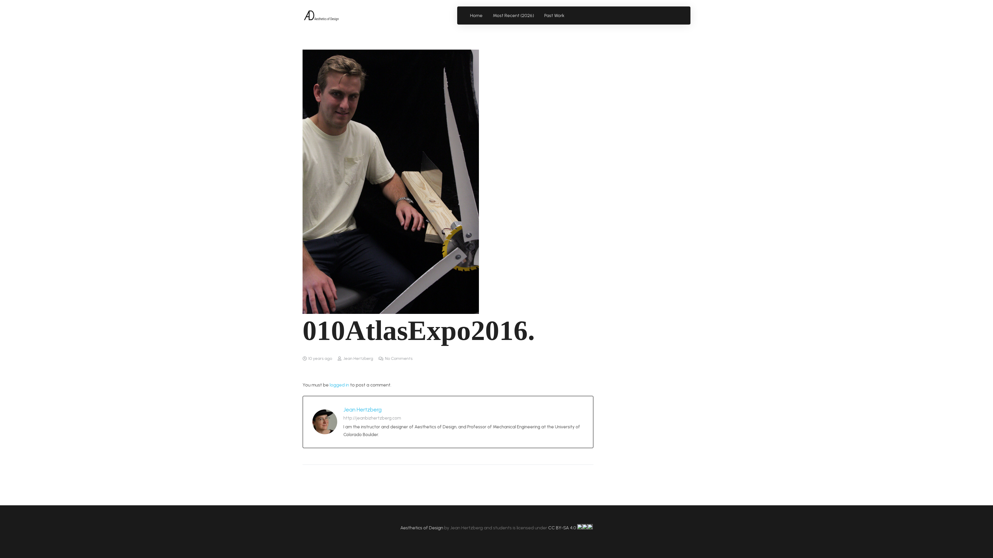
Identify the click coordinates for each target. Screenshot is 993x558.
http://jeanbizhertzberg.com (372, 418)
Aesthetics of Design (422, 528)
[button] (567, 15)
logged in (339, 385)
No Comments (398, 358)
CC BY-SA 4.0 (562, 528)
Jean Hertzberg (358, 358)
